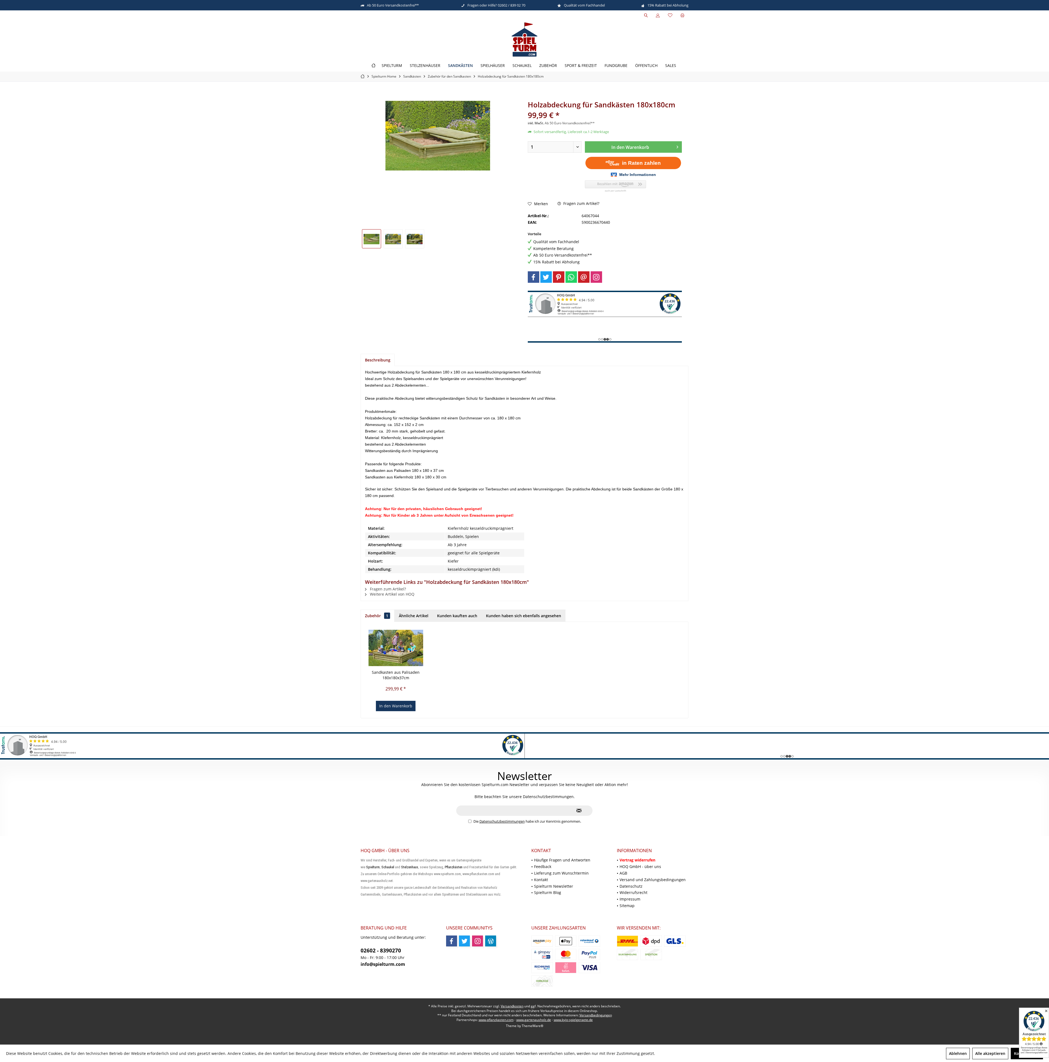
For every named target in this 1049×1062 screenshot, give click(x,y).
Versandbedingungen (595, 1015)
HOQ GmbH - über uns (640, 866)
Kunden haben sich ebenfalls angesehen (523, 615)
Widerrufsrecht (633, 892)
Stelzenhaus (409, 867)
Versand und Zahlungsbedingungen (653, 879)
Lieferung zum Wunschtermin (561, 873)
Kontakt (541, 879)
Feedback (542, 866)
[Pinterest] (558, 277)
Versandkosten (512, 1006)
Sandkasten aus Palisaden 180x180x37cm (396, 675)
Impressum (630, 899)
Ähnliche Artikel (413, 615)
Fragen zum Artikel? (580, 203)
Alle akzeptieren (990, 1053)
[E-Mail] (584, 277)
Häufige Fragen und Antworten (562, 860)
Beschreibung (377, 360)
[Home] (373, 65)
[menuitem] (682, 15)
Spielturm (373, 867)
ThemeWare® (532, 1025)
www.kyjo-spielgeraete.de (573, 1019)
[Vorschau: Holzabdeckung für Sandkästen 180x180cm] (371, 238)
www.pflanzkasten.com (496, 1019)
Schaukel (387, 867)
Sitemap (627, 905)
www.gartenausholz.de (533, 1019)
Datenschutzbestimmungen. (549, 796)
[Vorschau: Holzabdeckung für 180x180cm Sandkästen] (414, 238)
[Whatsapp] (571, 277)
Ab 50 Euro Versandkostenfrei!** (570, 123)
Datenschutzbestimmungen (502, 821)
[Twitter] (546, 277)
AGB (623, 873)
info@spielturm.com (383, 964)
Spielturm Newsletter (553, 886)
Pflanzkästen (453, 867)
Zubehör (376, 615)
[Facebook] (533, 277)
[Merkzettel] (670, 15)
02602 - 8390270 (381, 950)
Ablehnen (958, 1053)
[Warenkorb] (682, 15)
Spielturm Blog (547, 892)
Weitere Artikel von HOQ (391, 594)
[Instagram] (596, 277)
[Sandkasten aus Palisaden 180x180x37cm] (396, 648)
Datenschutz (631, 886)
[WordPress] (490, 940)
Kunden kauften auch (457, 615)
